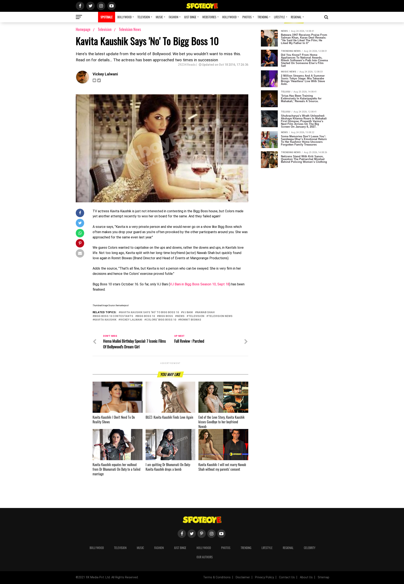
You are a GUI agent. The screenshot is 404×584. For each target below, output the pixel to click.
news (181, 316)
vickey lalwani (131, 319)
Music (159, 17)
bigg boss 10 (146, 316)
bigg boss (166, 316)
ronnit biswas (190, 319)
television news (220, 316)
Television (143, 17)
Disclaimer (243, 577)
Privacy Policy (264, 577)
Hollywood (229, 17)
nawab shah (206, 312)
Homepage (83, 29)
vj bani (188, 312)
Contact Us (287, 577)
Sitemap (323, 577)
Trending (263, 17)
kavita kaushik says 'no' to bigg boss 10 (149, 312)
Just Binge (190, 17)
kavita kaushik (105, 319)
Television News (130, 29)
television (196, 316)
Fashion (173, 17)
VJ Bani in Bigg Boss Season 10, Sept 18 (199, 284)
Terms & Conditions (217, 577)
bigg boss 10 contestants (113, 316)
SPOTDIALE (107, 17)
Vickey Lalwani (105, 74)
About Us (306, 577)
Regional (296, 17)
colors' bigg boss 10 (161, 319)
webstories (209, 17)
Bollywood (124, 17)
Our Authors (205, 557)
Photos (247, 17)
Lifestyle (279, 17)
